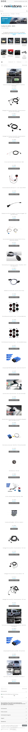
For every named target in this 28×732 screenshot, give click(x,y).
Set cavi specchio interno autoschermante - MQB (14, 162)
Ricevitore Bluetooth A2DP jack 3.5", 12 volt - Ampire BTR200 (14, 187)
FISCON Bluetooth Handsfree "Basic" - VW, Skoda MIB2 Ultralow (14, 342)
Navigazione (4, 44)
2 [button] (14, 695)
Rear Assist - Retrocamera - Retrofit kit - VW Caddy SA (14, 676)
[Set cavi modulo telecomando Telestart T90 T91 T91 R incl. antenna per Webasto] (14, 230)
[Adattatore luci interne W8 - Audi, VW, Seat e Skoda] (14, 282)
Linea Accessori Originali (24, 57)
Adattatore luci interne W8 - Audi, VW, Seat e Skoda (14, 290)
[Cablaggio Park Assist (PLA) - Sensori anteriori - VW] (14, 565)
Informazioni (4, 691)
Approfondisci (13, 729)
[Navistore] (13, 6)
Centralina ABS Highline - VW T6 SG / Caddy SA (14, 522)
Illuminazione (11, 55)
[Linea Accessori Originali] (24, 52)
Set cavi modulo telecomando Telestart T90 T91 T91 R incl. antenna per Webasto (14, 240)
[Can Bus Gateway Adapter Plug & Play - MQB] (14, 487)
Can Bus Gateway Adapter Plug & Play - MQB (14, 496)
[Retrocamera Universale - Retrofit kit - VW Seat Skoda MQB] (14, 436)
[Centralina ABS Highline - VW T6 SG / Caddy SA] (14, 513)
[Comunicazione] (10, 40)
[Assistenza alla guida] (24, 40)
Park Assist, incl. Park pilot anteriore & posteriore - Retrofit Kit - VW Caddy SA (14, 626)
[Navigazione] (4, 40)
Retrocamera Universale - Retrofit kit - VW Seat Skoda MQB (14, 445)
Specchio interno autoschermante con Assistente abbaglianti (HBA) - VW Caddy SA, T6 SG (14, 420)
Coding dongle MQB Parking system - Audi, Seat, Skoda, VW (14, 367)
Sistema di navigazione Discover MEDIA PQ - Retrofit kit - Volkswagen (14, 85)
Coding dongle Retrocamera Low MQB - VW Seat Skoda (14, 650)
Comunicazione (11, 44)
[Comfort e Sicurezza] (17, 52)
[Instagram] (5, 1)
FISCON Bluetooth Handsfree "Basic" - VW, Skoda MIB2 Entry (14, 316)
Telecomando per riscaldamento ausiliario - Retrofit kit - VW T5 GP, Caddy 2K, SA (14, 265)
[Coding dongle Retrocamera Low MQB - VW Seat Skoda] (14, 642)
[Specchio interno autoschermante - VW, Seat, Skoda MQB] (14, 385)
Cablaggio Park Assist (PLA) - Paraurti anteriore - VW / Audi (14, 547)
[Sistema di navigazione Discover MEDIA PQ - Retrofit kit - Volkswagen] (14, 76)
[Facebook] (2, 1)
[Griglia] (1, 62)
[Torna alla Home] (1, 14)
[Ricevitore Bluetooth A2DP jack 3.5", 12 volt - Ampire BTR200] (14, 179)
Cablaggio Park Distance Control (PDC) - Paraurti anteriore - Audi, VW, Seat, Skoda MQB (14, 137)
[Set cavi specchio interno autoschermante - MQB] (14, 153)
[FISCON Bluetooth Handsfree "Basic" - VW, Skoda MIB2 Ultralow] (14, 333)
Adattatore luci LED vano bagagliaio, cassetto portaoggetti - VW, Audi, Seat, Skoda (14, 214)
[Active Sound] (4, 52)
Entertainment (18, 44)
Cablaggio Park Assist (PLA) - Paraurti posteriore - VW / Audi (14, 599)
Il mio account (4, 711)
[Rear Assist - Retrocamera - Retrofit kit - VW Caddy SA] (14, 668)
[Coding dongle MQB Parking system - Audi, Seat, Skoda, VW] (14, 359)
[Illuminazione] (10, 52)
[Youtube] (3, 1)
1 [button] (13, 695)
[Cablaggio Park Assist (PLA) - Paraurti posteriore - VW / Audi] (14, 590)
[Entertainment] (17, 40)
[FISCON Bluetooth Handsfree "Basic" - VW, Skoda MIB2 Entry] (14, 307)
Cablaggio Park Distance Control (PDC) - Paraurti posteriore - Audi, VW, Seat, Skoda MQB (14, 111)
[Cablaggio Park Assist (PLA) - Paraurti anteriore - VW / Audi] (14, 539)
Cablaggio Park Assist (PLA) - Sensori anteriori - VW (14, 573)
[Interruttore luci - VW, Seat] (14, 462)
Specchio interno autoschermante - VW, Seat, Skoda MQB (14, 393)
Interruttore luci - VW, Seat (14, 470)
